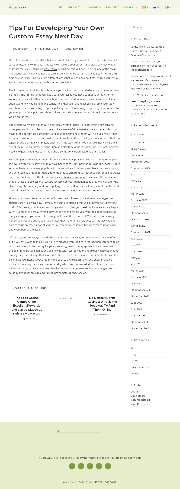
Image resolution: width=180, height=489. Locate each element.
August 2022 (138, 174)
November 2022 (140, 161)
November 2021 (140, 219)
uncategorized (74, 48)
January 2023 (138, 148)
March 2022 (137, 193)
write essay (50, 69)
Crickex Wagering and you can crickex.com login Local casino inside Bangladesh (148, 65)
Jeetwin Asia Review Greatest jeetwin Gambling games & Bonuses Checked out (148, 51)
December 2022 (140, 155)
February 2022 (139, 200)
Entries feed (138, 395)
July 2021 (135, 245)
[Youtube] (108, 466)
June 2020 (137, 302)
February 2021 (139, 277)
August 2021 (137, 238)
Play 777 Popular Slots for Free (148, 95)
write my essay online (73, 177)
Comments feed (140, 399)
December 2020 (140, 289)
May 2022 (136, 180)
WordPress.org (139, 404)
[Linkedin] (90, 466)
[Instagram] (81, 466)
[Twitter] (99, 466)
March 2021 (137, 270)
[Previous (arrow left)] (6, 244)
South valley (20, 48)
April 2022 (136, 187)
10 (132, 347)
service (135, 360)
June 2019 (136, 309)
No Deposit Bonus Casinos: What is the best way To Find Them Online (102, 303)
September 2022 (140, 168)
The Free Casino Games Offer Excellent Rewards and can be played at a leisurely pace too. (27, 305)
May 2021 (136, 257)
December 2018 (140, 321)
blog (133, 354)
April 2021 (136, 264)
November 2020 (140, 296)
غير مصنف (136, 373)
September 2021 (140, 232)
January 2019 (138, 315)
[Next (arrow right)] (174, 244)
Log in (134, 391)
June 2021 (136, 251)
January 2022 (138, 206)
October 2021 (138, 225)
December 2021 (140, 212)
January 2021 (138, 283)
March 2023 (137, 142)
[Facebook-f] (72, 466)
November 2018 (140, 328)
